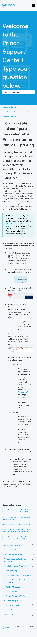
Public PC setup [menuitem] (13, 587)
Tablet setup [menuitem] (11, 591)
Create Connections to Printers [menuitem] (16, 581)
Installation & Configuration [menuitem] (15, 566)
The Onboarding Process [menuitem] (14, 550)
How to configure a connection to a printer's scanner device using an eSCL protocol (17, 530)
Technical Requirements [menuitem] (14, 554)
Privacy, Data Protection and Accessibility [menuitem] (15, 560)
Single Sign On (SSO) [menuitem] (15, 596)
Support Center (9, 107)
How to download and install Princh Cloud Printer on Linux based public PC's (16, 538)
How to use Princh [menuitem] (11, 605)
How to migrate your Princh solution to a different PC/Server (16, 518)
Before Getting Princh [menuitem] (13, 545)
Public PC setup (9, 116)
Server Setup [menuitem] (11, 570)
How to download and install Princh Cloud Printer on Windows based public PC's (16, 511)
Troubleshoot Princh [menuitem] (12, 610)
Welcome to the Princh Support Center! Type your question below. (15, 55)
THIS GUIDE (23, 392)
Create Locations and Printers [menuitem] (19, 575)
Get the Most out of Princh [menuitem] (15, 614)
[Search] (33, 92)
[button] (33, 545)
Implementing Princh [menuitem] (12, 600)
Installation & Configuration (14, 112)
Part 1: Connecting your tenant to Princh (16, 524)
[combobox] (16, 92)
